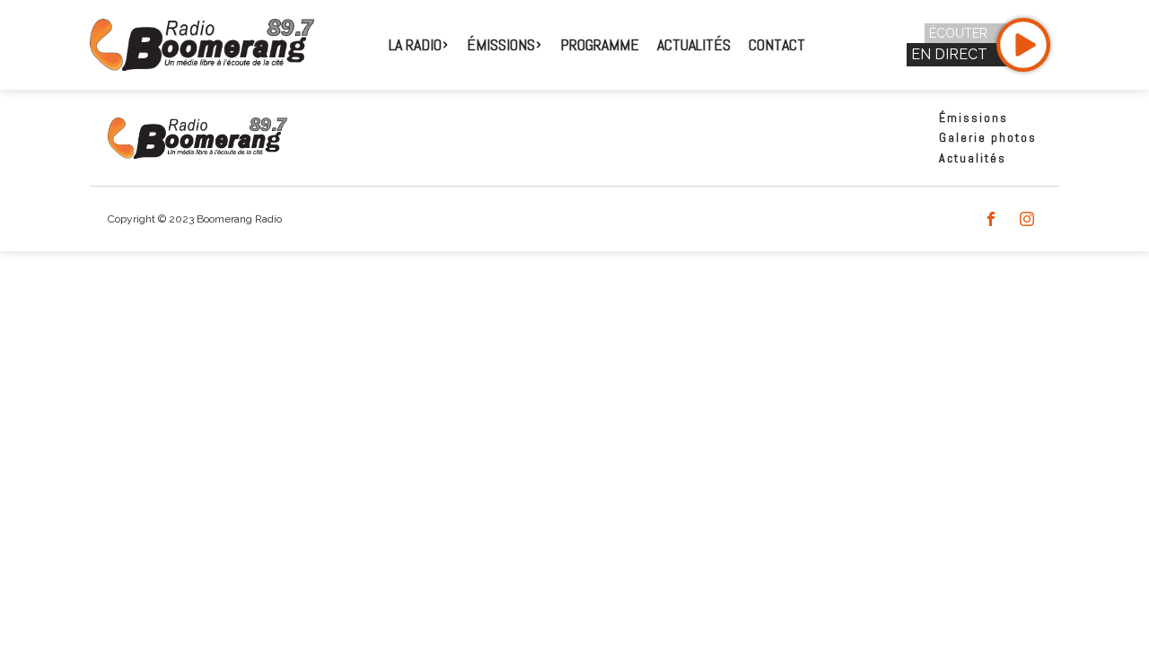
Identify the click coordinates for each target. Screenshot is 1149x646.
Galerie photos (988, 137)
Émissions (973, 117)
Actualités (694, 44)
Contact (777, 44)
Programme (599, 44)
